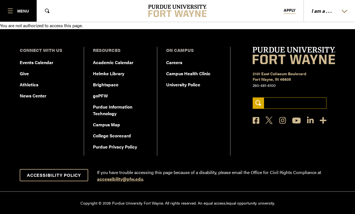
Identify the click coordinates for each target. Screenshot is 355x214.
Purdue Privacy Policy (115, 146)
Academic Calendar (113, 62)
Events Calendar (36, 62)
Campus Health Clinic (188, 73)
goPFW (100, 95)
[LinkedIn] (310, 120)
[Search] (258, 103)
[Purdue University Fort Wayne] (177, 11)
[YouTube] (296, 120)
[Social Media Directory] (323, 120)
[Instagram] (282, 120)
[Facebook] (256, 120)
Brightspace (105, 84)
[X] (269, 120)
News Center (33, 95)
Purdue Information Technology (112, 110)
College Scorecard (112, 135)
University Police (183, 84)
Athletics (29, 84)
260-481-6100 (264, 85)
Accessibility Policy (54, 175)
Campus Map (106, 124)
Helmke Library (108, 73)
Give (24, 73)
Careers (174, 62)
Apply (290, 10)
